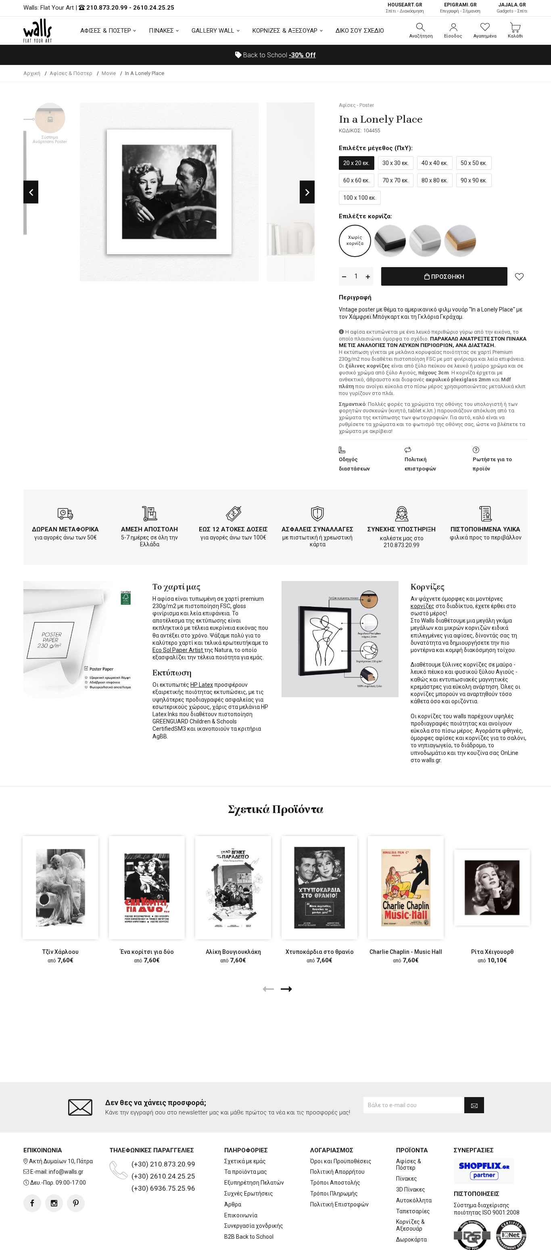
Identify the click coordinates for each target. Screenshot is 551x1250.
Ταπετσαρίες (413, 1211)
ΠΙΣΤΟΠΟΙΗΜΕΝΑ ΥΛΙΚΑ (485, 529)
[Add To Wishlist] (519, 276)
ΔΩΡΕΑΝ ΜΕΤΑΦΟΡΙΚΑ (65, 529)
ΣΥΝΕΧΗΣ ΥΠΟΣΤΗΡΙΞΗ (401, 529)
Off (302, 55)
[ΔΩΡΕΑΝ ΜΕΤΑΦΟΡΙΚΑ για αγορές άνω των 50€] (65, 515)
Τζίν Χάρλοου (60, 952)
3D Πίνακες (410, 1189)
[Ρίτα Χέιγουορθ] (492, 888)
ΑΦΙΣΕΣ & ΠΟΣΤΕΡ (105, 30)
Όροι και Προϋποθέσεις (341, 1161)
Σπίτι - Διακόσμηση (405, 8)
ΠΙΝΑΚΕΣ (161, 30)
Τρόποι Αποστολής (335, 1182)
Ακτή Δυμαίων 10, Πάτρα (61, 1161)
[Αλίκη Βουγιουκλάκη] (233, 887)
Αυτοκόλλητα (414, 1200)
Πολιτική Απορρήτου (337, 1171)
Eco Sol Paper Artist (178, 650)
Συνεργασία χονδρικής (253, 1226)
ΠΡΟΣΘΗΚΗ (447, 276)
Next (307, 191)
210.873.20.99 (106, 7)
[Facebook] (32, 1203)
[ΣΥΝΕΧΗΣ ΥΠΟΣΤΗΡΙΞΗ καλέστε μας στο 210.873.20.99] (401, 515)
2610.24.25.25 (153, 7)
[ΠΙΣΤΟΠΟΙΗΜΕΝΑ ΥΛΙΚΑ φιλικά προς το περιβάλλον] (485, 515)
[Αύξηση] (368, 277)
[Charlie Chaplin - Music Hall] (406, 887)
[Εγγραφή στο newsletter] (474, 1105)
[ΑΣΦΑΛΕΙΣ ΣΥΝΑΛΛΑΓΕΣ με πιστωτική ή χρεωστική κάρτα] (317, 515)
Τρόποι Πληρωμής (334, 1193)
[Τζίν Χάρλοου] (60, 887)
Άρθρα (232, 1204)
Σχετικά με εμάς (245, 1161)
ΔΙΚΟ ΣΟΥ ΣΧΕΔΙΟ (360, 30)
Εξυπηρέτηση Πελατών (254, 1182)
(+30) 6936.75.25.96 (163, 1188)
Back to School (279, 55)
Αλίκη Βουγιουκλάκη (233, 952)
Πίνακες (406, 1178)
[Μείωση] (344, 277)
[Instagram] (54, 1203)
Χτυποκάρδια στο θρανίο (320, 952)
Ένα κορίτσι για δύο (147, 952)
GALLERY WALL (213, 30)
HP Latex (201, 684)
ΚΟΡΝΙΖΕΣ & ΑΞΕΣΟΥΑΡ (285, 30)
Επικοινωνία (240, 1215)
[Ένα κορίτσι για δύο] (147, 887)
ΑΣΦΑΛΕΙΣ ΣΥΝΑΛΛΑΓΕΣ (317, 529)
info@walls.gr (66, 1171)
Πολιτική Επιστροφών (339, 1204)
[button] (421, 30)
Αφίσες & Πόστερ (408, 1164)
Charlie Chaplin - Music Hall (405, 952)
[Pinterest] (76, 1203)
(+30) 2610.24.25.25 (163, 1176)
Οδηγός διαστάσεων (354, 464)
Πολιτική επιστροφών (420, 464)
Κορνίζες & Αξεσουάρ (410, 1225)
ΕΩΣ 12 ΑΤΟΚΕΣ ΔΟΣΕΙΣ (233, 529)
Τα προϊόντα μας (245, 1171)
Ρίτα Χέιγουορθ (492, 952)
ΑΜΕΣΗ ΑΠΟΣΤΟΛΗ (149, 529)
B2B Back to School (248, 1236)
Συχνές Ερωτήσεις (248, 1193)
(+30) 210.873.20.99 (163, 1164)
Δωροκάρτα (411, 1239)
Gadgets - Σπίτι (512, 8)
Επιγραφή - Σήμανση (460, 8)
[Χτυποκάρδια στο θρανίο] (319, 887)
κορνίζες (422, 606)
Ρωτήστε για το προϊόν (492, 464)
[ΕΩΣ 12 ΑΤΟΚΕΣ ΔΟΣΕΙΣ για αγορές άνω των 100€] (233, 515)
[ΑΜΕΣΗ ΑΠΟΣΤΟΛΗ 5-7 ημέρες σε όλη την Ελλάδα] (149, 515)
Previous (30, 191)
